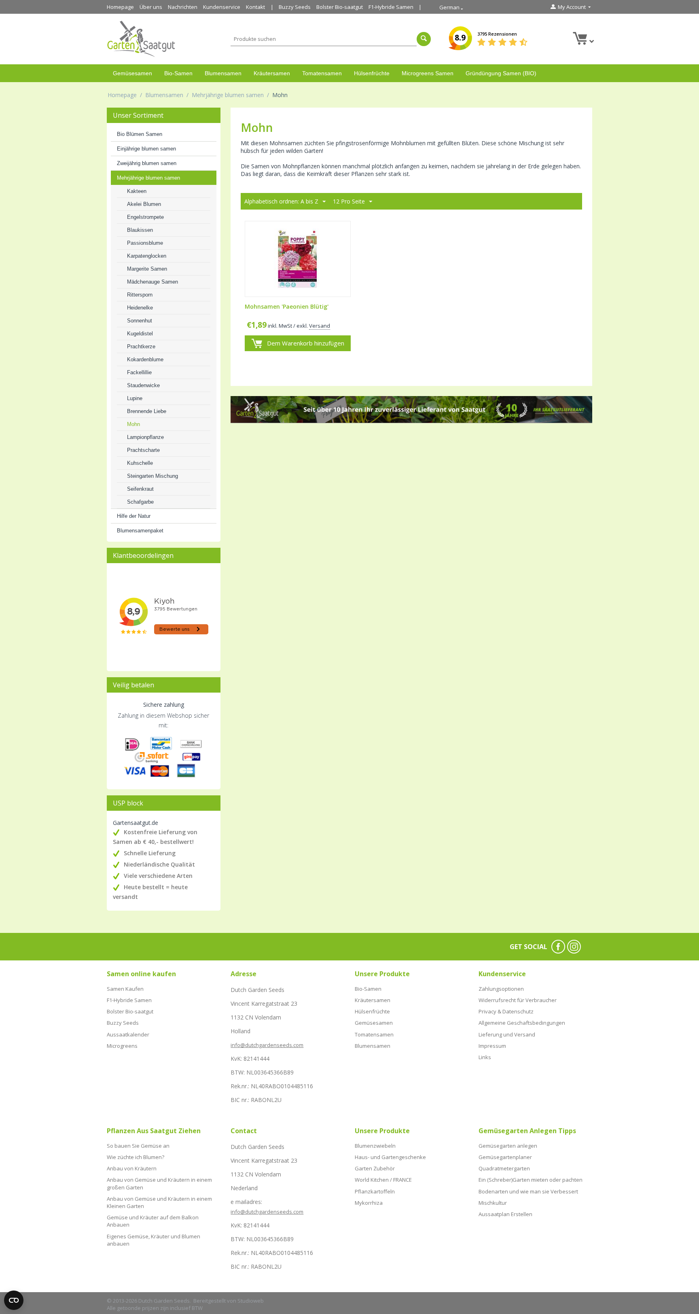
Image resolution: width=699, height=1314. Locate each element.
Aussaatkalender (128, 1034)
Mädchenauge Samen (152, 282)
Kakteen (136, 191)
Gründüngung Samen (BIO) (501, 73)
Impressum (492, 1045)
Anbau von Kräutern (132, 1168)
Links (485, 1057)
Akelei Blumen (144, 204)
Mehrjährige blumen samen (228, 95)
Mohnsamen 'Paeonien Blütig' (286, 306)
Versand (319, 325)
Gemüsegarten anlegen (508, 1145)
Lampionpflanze (145, 437)
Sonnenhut (139, 321)
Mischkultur (493, 1202)
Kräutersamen (272, 73)
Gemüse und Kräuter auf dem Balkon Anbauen (153, 1221)
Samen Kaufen (125, 988)
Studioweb (250, 1300)
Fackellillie (139, 372)
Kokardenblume (145, 359)
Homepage (120, 7)
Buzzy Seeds (295, 7)
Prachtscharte (143, 450)
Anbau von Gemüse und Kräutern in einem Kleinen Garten (159, 1202)
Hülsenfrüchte (372, 73)
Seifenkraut (140, 489)
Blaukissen (140, 230)
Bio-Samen (178, 73)
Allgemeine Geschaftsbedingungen (522, 1022)
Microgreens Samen (427, 73)
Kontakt (255, 7)
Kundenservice (221, 7)
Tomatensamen (322, 73)
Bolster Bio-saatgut (339, 7)
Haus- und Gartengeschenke (390, 1157)
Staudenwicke (143, 385)
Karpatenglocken (146, 256)
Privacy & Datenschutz (506, 1011)
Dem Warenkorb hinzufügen (305, 343)
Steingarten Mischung (152, 476)
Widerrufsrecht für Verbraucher (518, 1000)
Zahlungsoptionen (501, 988)
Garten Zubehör (375, 1168)
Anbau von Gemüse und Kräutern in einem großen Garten (159, 1183)
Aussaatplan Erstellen (505, 1214)
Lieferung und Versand (507, 1034)
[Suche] (424, 39)
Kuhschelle (140, 463)
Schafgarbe (140, 502)
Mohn (133, 424)
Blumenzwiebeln (375, 1145)
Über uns (151, 7)
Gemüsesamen (132, 73)
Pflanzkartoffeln (375, 1191)
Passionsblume (145, 243)
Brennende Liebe (146, 411)
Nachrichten (182, 7)
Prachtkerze (141, 346)
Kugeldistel (140, 334)
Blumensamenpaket (140, 531)
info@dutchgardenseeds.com (267, 1045)
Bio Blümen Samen (139, 134)
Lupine (134, 398)
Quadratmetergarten (504, 1168)
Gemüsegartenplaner (505, 1157)
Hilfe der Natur (133, 516)
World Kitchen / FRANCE (383, 1179)
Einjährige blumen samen (146, 149)
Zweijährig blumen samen (146, 163)
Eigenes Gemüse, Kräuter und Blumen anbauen (153, 1240)
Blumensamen (223, 73)
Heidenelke (140, 308)
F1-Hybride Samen (391, 7)
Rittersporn (140, 295)
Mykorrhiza (369, 1202)
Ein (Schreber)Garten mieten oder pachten (530, 1179)
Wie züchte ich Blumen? (135, 1157)
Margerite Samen (147, 269)
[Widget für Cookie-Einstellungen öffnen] (13, 1300)
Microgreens (122, 1045)
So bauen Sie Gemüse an (138, 1145)
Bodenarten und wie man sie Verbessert (528, 1191)
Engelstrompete (145, 217)
